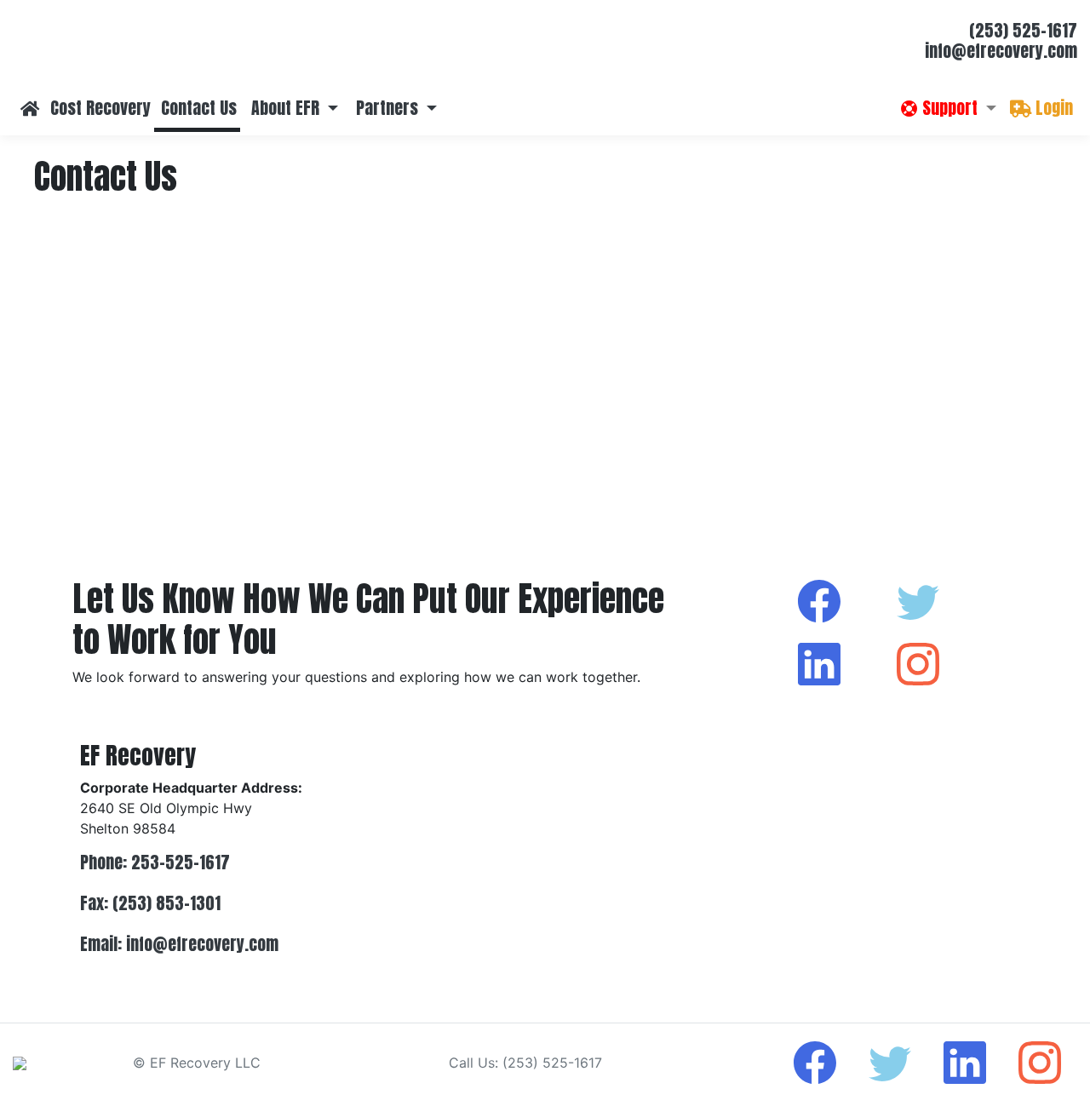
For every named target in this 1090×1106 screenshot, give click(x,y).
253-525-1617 (180, 862)
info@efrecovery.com (1001, 50)
